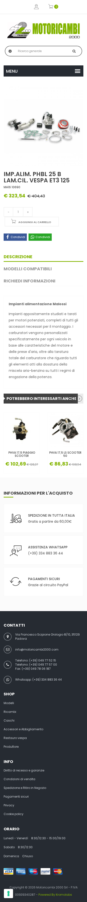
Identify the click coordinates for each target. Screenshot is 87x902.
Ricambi (10, 712)
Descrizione (18, 257)
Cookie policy (13, 814)
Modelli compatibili (28, 269)
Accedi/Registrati (36, 7)
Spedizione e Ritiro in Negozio (25, 788)
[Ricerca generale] (74, 51)
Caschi (9, 721)
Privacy (9, 805)
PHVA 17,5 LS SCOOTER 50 (65, 454)
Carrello (51, 7)
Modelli (9, 703)
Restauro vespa (15, 738)
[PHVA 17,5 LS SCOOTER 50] (65, 430)
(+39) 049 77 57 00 (43, 664)
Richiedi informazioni (29, 281)
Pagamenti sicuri (16, 797)
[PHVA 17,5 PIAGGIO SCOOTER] (22, 430)
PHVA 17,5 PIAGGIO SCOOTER (21, 454)
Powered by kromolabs (55, 895)
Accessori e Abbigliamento (23, 729)
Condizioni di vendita (19, 779)
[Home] (43, 30)
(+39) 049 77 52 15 (42, 660)
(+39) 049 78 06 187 (36, 669)
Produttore (11, 747)
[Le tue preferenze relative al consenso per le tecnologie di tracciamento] (8, 893)
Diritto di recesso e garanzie (24, 770)
